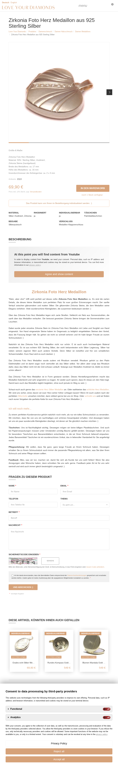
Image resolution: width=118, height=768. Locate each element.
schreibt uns (90, 396)
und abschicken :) (23, 587)
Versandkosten (36, 192)
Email (64, 486)
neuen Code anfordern (95, 567)
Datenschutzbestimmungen (76, 575)
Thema (64, 499)
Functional (16, 709)
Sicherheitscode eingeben (24, 554)
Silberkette (22, 396)
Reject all (59, 751)
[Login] (96, 6)
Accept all (59, 759)
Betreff (14, 512)
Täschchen (90, 213)
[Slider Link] (59, 92)
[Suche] (89, 6)
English (14, 3)
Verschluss (66, 221)
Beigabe (13, 221)
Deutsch (5, 3)
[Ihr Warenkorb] (103, 6)
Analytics (15, 717)
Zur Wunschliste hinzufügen (75, 187)
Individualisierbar (69, 213)
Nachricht (15, 525)
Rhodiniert (40, 213)
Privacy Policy (59, 743)
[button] (109, 92)
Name (12, 486)
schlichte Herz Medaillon (98, 389)
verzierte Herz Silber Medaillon (49, 389)
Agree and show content (59, 274)
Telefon (13, 499)
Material (14, 213)
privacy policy (35, 265)
